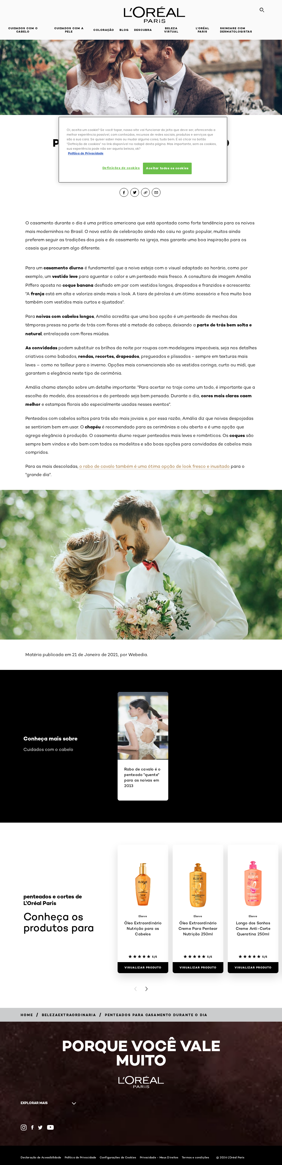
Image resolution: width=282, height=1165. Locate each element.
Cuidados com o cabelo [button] (23, 29)
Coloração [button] (103, 30)
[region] (142, 150)
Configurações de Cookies (118, 1157)
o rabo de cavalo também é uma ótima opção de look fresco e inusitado (154, 466)
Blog (124, 30)
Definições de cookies (121, 168)
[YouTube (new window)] (50, 1127)
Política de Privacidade (80, 1157)
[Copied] (145, 192)
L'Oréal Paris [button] (202, 29)
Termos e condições (195, 1157)
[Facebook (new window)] (32, 1127)
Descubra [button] (143, 30)
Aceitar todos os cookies (167, 168)
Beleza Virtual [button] (171, 29)
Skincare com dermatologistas (236, 29)
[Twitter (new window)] (40, 1127)
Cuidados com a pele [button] (69, 29)
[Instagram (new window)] (24, 1127)
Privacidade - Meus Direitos (159, 1157)
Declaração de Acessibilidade (41, 1157)
